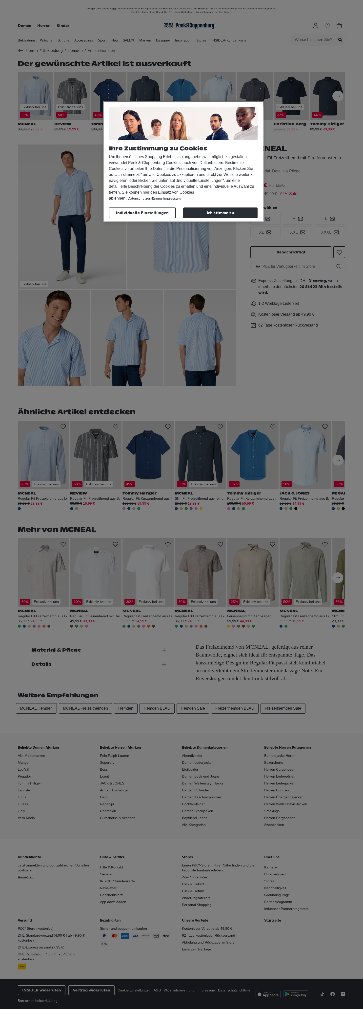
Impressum (172, 198)
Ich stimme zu (220, 213)
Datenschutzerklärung (145, 198)
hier (146, 192)
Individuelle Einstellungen (142, 213)
